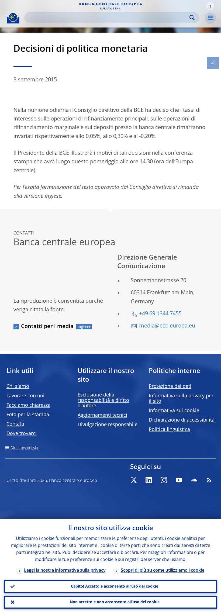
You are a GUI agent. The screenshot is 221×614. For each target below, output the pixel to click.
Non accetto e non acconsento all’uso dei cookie (115, 602)
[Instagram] (163, 480)
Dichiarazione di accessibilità (182, 420)
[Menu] (210, 18)
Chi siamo (17, 386)
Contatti (15, 424)
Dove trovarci (21, 433)
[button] (210, 6)
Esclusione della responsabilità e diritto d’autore (103, 400)
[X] (133, 480)
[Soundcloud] (194, 480)
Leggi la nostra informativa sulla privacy (65, 570)
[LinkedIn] (148, 480)
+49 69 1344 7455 (160, 314)
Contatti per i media (47, 326)
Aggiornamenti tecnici (102, 415)
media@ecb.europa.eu (167, 326)
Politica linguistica (169, 429)
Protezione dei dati (170, 386)
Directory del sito (25, 448)
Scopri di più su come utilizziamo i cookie (162, 570)
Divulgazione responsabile (107, 424)
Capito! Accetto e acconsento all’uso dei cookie (114, 586)
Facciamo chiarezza (28, 405)
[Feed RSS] (209, 480)
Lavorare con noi (25, 396)
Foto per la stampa (27, 414)
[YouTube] (178, 480)
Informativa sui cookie (174, 410)
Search (192, 17)
